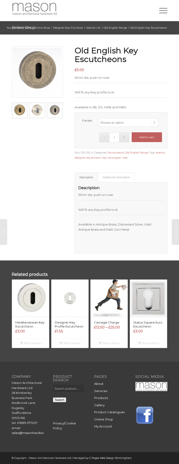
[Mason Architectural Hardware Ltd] (34, 10)
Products (101, 398)
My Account (103, 426)
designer (80, 157)
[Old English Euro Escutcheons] (175, 232)
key (104, 157)
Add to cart (146, 137)
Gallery (99, 405)
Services (100, 391)
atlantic (160, 152)
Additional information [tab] (116, 177)
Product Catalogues (109, 412)
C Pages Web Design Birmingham (110, 458)
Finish (87, 120)
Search (59, 400)
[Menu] (161, 10)
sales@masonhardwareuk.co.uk (36, 433)
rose (125, 157)
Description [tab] (86, 177)
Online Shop (103, 419)
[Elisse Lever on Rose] (3, 232)
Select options (32, 343)
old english (114, 157)
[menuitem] (161, 10)
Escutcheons (116, 152)
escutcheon (93, 157)
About (98, 384)
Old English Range (136, 152)
